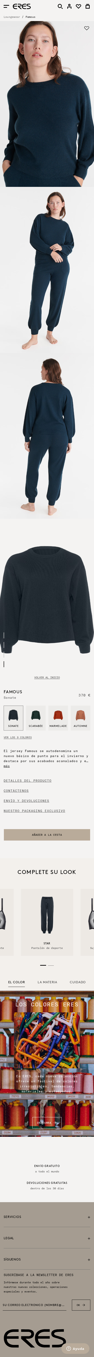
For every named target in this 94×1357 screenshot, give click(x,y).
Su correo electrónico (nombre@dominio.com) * (34, 1305)
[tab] (16, 982)
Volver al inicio (47, 677)
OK (78, 1305)
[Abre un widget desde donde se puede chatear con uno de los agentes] (75, 1349)
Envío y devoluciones (26, 800)
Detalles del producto (28, 780)
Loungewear (12, 17)
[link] (69, 6)
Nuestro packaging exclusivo (34, 810)
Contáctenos (16, 790)
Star (47, 943)
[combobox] (47, 835)
